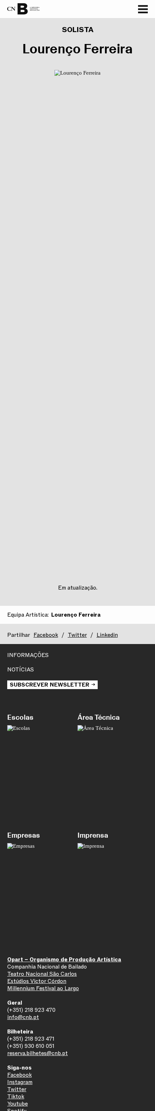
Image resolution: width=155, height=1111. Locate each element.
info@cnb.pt (23, 1017)
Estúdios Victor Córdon (36, 981)
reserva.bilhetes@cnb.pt (37, 1053)
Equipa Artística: (28, 614)
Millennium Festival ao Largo (43, 988)
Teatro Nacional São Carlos (42, 974)
